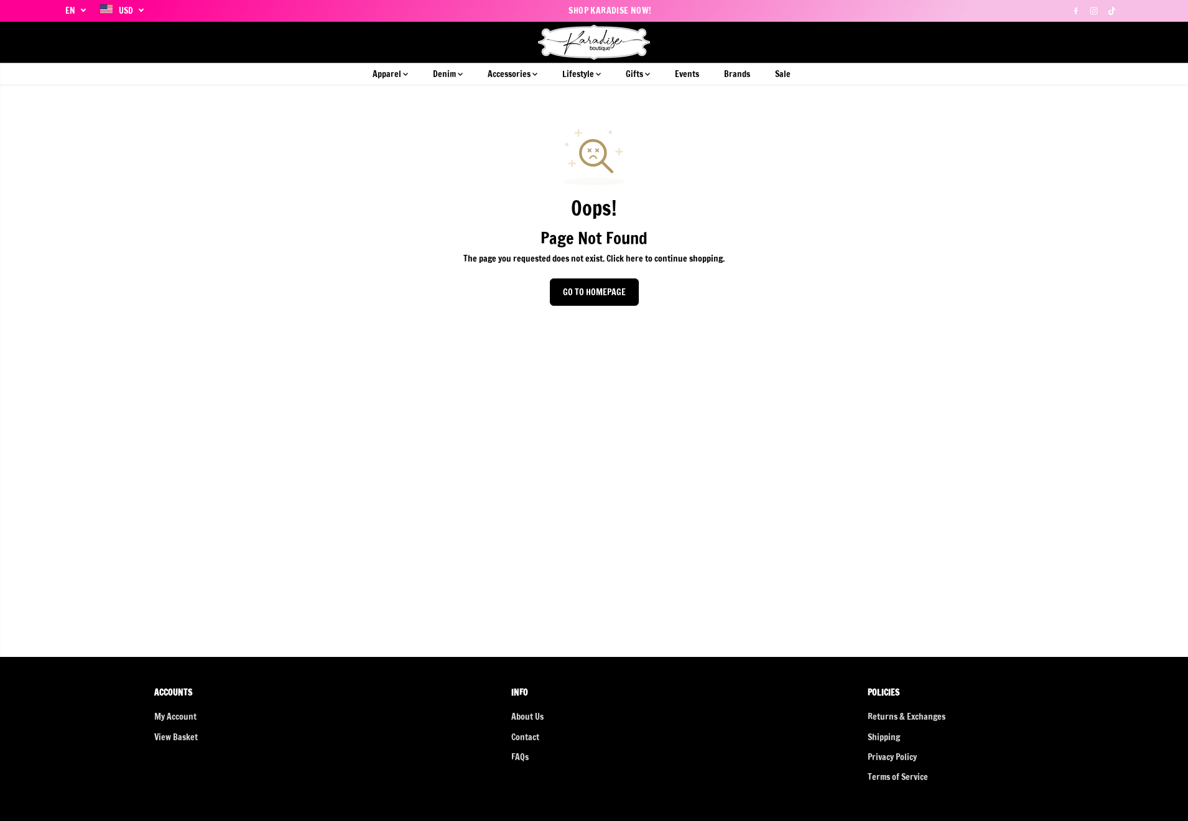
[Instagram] (1094, 10)
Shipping (884, 737)
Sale (783, 74)
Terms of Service (898, 777)
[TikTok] (1112, 10)
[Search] (1071, 42)
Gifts (635, 74)
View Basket (176, 737)
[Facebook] (1076, 10)
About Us (527, 716)
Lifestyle (579, 74)
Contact (525, 737)
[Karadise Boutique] (594, 42)
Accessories (510, 74)
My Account (175, 716)
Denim (445, 74)
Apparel (388, 74)
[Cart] (1113, 42)
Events (687, 74)
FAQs (520, 757)
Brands (737, 74)
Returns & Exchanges (906, 716)
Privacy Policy (892, 757)
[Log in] (1092, 42)
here (634, 258)
